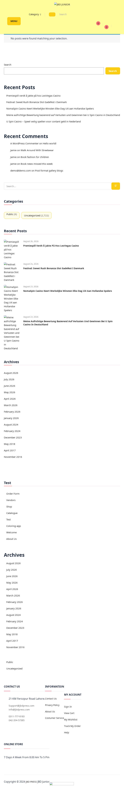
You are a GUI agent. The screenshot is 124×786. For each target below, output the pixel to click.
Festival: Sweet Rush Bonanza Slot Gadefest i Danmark (36, 102)
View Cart (69, 713)
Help (66, 732)
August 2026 (11, 372)
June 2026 (9, 385)
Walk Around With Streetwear (37, 150)
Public (9, 214)
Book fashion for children (35, 157)
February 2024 (12, 431)
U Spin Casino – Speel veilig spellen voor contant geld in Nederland (43, 121)
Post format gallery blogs (49, 170)
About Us (50, 711)
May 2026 (9, 392)
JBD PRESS (31, 781)
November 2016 (13, 456)
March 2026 (10, 405)
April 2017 (10, 450)
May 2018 (9, 443)
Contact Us (51, 698)
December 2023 (13, 437)
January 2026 (11, 418)
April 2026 (10, 398)
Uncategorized (32, 215)
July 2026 (9, 379)
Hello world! (49, 143)
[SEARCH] (52, 14)
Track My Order (72, 726)
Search (7, 64)
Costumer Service (54, 717)
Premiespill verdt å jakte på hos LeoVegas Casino (33, 95)
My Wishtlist (70, 719)
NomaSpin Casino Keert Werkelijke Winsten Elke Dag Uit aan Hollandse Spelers (50, 108)
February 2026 (12, 411)
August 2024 (11, 424)
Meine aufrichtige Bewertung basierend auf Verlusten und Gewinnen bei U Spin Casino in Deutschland (63, 115)
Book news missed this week (37, 163)
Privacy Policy (52, 705)
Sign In (68, 706)
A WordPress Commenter (24, 143)
